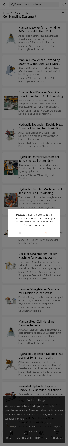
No (20, 233)
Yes (47, 233)
